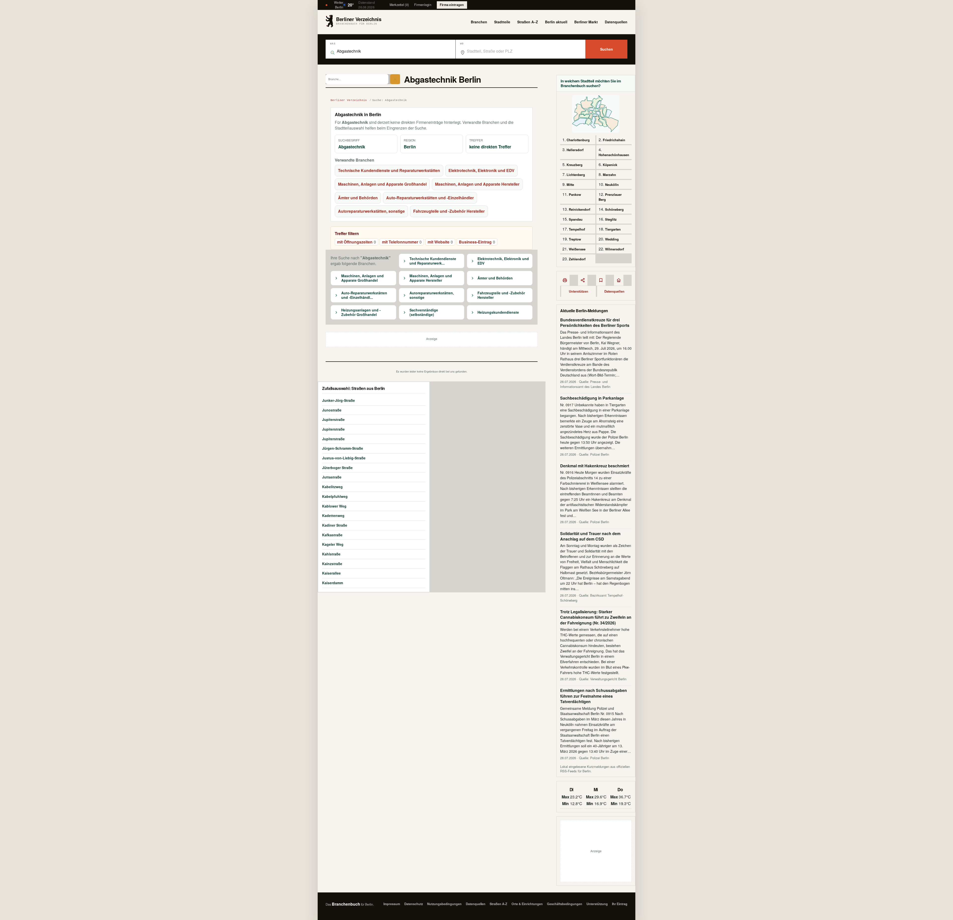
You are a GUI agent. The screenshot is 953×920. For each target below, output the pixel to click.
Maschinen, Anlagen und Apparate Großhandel (382, 184)
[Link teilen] (582, 280)
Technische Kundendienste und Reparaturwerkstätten (389, 170)
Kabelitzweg (332, 486)
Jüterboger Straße (337, 467)
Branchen (479, 21)
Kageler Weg (332, 544)
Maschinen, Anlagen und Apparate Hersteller (477, 184)
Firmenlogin (422, 4)
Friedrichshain (614, 139)
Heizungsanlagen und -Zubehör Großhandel (361, 312)
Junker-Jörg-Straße (338, 400)
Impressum (391, 904)
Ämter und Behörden (358, 198)
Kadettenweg (333, 515)
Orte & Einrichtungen (527, 904)
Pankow (575, 194)
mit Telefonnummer (402, 242)
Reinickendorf (579, 209)
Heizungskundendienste (498, 312)
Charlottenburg (578, 139)
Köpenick (610, 164)
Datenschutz (413, 904)
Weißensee (577, 249)
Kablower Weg (334, 506)
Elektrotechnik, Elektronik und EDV (481, 170)
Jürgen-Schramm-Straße (342, 448)
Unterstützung (597, 904)
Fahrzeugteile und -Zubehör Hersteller (449, 211)
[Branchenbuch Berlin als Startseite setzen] (618, 280)
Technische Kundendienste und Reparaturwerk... (432, 261)
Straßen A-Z (498, 904)
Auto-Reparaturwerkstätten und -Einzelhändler (430, 198)
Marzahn (609, 174)
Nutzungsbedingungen (444, 904)
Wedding (612, 239)
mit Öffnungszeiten (356, 242)
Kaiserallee (331, 573)
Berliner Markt (586, 21)
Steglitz (611, 219)
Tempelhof (577, 229)
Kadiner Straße (334, 525)
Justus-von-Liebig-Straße (344, 457)
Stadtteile (502, 21)
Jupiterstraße (333, 419)
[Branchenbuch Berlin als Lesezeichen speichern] (601, 280)
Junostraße (331, 410)
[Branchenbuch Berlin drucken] (565, 280)
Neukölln (612, 184)
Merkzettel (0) (399, 4)
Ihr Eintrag (619, 904)
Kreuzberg (574, 164)
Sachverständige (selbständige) (423, 312)
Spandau (575, 219)
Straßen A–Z (527, 21)
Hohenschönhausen (614, 154)
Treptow (575, 239)
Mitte (570, 184)
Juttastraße (331, 477)
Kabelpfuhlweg (335, 496)
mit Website (440, 242)
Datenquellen (616, 21)
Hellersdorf (575, 149)
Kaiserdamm (332, 582)
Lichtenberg (576, 174)
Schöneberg (614, 209)
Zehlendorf (577, 259)
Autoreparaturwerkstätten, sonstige (371, 211)
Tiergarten (613, 229)
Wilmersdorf (614, 249)
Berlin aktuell (556, 21)
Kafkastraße (332, 534)
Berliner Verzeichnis (349, 100)
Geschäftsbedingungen (564, 904)
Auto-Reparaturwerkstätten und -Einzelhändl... (364, 295)
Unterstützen (578, 291)
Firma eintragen (452, 4)
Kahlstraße (331, 553)
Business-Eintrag (477, 242)
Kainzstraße (332, 563)
